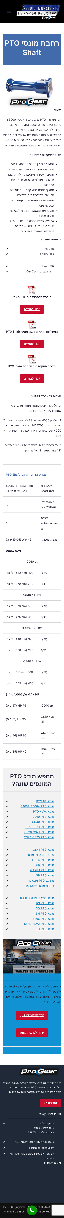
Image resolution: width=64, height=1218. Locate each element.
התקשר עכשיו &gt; (32, 1015)
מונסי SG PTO (45, 908)
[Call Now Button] (32, 1210)
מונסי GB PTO (45, 875)
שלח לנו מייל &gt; (32, 1032)
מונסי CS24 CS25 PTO (39, 837)
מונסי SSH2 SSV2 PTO (39, 923)
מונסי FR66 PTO (43, 865)
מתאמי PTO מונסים (41, 880)
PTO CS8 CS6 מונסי (40, 855)
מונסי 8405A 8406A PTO (37, 806)
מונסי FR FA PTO (43, 860)
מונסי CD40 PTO (43, 822)
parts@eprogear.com (41, 1147)
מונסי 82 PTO (45, 801)
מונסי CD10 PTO (43, 816)
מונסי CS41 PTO (43, 849)
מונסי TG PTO (45, 929)
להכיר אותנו (50, 1102)
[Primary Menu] (9, 11)
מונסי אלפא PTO (43, 811)
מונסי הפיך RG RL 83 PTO (37, 898)
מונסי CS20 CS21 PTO (39, 832)
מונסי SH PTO (45, 913)
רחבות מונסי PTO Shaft (39, 886)
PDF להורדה (32, 309)
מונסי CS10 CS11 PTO (39, 827)
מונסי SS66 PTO (43, 918)
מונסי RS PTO (45, 903)
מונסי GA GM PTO (42, 870)
